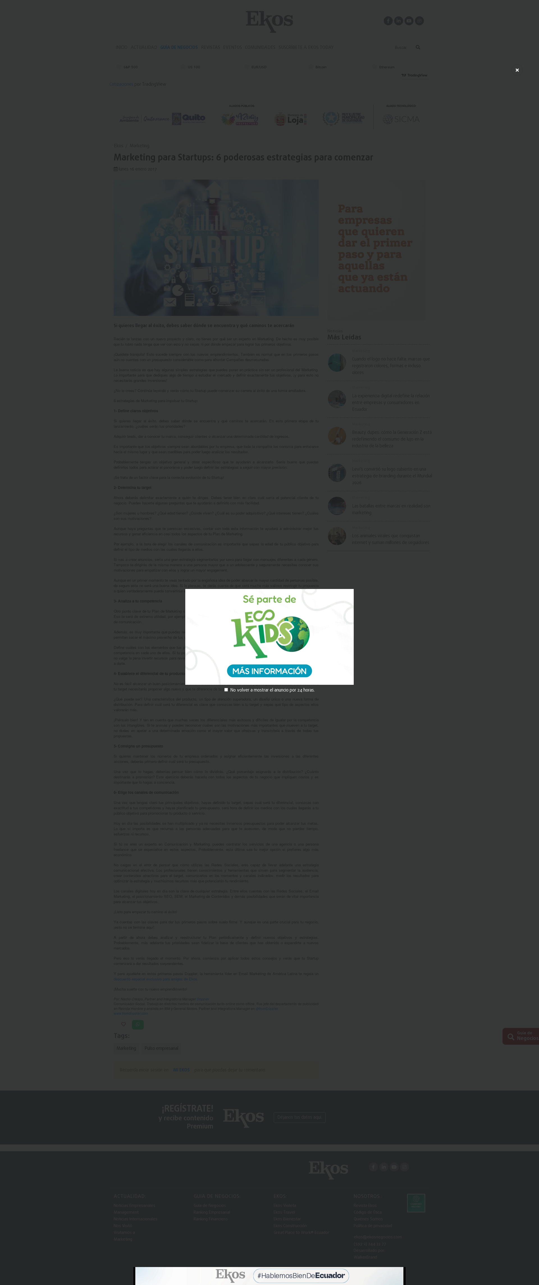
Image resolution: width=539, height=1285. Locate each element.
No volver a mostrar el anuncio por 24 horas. (272, 690)
